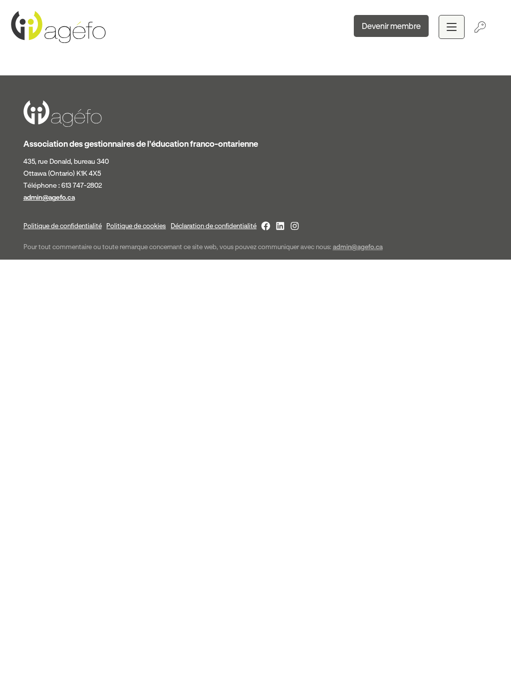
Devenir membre (391, 25)
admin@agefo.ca (49, 197)
